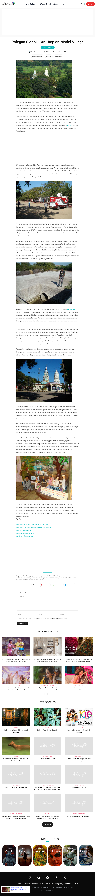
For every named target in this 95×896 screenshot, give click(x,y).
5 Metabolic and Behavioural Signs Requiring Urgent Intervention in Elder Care (16, 660)
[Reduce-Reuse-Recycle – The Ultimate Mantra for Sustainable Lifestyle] (47, 803)
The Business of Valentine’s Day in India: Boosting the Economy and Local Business (47, 788)
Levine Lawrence (37, 51)
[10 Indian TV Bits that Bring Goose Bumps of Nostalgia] (79, 746)
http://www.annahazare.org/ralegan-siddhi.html (32, 524)
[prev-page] (46, 694)
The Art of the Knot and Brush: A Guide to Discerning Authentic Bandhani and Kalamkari (79, 660)
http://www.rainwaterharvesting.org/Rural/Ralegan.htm (34, 527)
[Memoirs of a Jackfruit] (47, 746)
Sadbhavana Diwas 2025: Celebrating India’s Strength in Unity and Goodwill (16, 817)
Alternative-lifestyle (37, 56)
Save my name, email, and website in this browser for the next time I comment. (43, 619)
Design (16, 727)
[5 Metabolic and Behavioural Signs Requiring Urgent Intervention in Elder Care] (16, 646)
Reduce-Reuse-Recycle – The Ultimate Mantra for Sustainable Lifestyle (47, 817)
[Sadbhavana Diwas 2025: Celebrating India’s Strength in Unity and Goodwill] (16, 803)
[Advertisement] (47, 22)
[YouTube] (38, 877)
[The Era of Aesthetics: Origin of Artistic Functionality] (16, 717)
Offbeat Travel (79, 785)
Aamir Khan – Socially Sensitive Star (16, 787)
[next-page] (49, 694)
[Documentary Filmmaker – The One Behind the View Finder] (16, 746)
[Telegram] (47, 877)
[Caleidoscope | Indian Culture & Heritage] (9, 4)
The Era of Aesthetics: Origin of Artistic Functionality (16, 731)
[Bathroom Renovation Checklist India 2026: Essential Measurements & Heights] (47, 646)
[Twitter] (64, 877)
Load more (47, 824)
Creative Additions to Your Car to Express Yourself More (79, 689)
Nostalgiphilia (47, 756)
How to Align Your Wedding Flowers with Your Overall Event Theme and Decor (16, 689)
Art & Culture (16, 685)
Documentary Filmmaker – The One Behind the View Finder (16, 760)
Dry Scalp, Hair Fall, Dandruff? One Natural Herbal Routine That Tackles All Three (47, 689)
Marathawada (71, 309)
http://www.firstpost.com (24, 536)
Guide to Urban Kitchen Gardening (47, 730)
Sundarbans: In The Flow (79, 787)
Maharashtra (58, 56)
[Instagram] (30, 877)
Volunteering (16, 785)
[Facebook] (56, 877)
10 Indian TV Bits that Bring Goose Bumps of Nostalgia (79, 760)
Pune (69, 125)
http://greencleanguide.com (25, 533)
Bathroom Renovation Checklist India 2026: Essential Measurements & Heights (47, 660)
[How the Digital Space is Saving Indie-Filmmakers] (79, 717)
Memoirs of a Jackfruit (47, 759)
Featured (48, 56)
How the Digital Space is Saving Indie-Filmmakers (79, 731)
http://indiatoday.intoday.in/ (25, 530)
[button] (81, 4)
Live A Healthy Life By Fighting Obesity (79, 816)
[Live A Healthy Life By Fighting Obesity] (79, 803)
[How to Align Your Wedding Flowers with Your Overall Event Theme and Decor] (16, 675)
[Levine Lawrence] (30, 52)
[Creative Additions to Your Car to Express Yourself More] (79, 675)
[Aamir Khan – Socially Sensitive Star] (16, 774)
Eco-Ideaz (47, 727)
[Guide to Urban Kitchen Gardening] (47, 717)
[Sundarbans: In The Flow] (79, 774)
